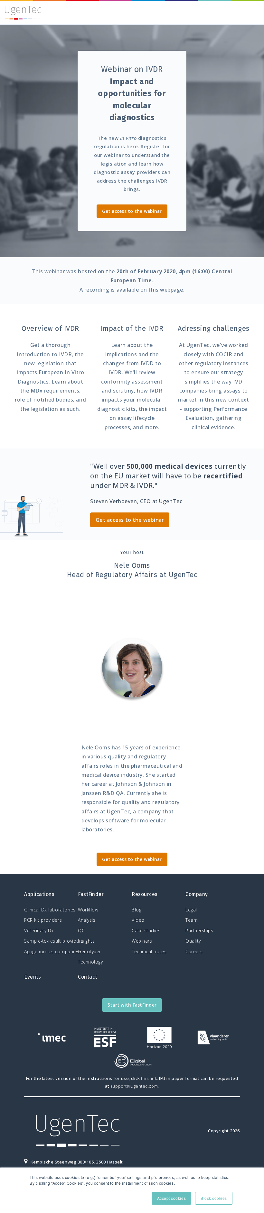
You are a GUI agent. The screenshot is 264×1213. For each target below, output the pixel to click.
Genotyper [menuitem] (89, 951)
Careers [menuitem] (194, 951)
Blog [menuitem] (136, 910)
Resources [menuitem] (145, 894)
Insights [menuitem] (86, 941)
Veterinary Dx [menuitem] (39, 931)
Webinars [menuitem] (142, 941)
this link (149, 1078)
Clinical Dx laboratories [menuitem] (49, 910)
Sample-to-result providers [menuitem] (49, 941)
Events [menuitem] (32, 977)
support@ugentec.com (134, 1086)
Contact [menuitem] (87, 977)
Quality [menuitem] (193, 941)
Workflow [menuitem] (88, 910)
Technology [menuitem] (90, 962)
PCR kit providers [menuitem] (43, 920)
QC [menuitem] (81, 931)
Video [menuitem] (138, 920)
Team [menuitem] (191, 920)
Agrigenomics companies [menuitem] (49, 951)
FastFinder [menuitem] (91, 894)
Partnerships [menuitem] (199, 931)
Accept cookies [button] (171, 1198)
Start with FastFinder (132, 1005)
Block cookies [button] (214, 1198)
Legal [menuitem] (191, 910)
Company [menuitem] (196, 894)
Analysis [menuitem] (86, 920)
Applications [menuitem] (39, 894)
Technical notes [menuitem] (149, 951)
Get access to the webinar (132, 211)
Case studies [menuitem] (146, 931)
